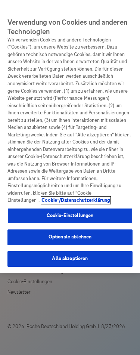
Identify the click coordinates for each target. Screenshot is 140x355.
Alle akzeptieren (70, 258)
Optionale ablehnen (70, 237)
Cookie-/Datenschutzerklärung (75, 200)
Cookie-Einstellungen (70, 215)
